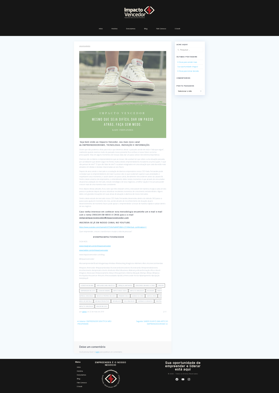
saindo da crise (138, 296)
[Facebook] (177, 379)
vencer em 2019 (101, 306)
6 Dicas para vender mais (187, 62)
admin (84, 312)
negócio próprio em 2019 (106, 296)
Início (101, 28)
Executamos (130, 28)
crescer (161, 285)
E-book (177, 28)
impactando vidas (120, 291)
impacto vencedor (137, 291)
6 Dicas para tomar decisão (188, 71)
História (114, 28)
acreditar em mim (87, 285)
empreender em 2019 (88, 291)
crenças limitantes (125, 285)
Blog (145, 28)
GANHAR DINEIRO (104, 291)
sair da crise (151, 296)
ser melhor (117, 301)
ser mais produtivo (102, 301)
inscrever (150, 291)
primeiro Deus (124, 296)
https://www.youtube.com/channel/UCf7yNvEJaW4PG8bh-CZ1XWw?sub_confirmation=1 (113, 227)
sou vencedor (129, 301)
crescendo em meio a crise (145, 285)
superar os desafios (145, 301)
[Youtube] (183, 379)
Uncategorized (84, 46)
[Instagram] (189, 379)
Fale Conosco (161, 28)
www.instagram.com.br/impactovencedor (95, 246)
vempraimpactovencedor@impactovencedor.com (104, 217)
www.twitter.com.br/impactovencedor (93, 250)
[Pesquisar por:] (190, 50)
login (97, 352)
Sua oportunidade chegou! (187, 66)
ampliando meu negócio (106, 285)
